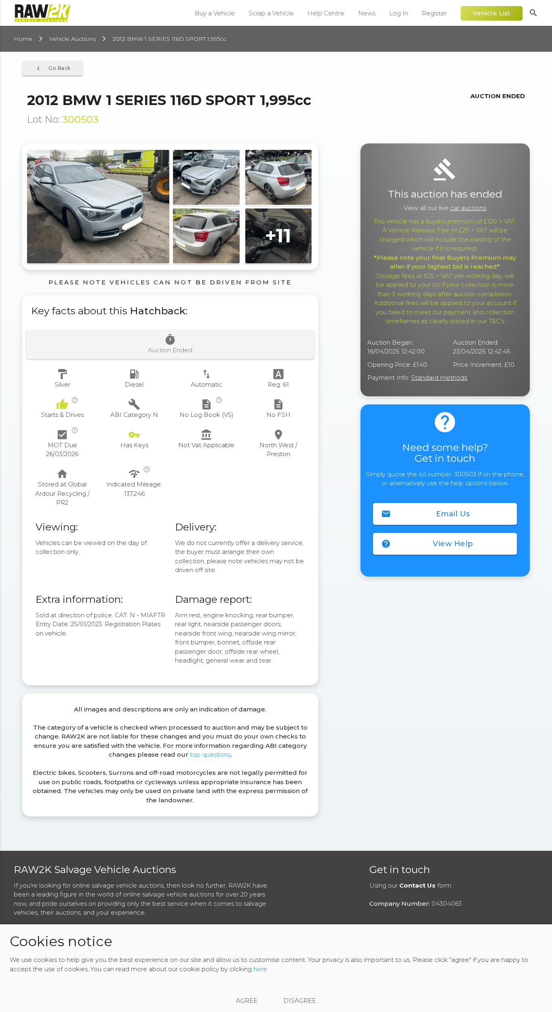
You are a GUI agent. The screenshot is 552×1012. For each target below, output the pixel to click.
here (260, 969)
